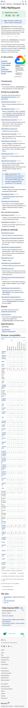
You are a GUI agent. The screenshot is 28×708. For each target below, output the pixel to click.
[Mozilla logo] (5, 703)
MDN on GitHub (5, 680)
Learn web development (6, 688)
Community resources (6, 673)
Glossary (3, 695)
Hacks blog (3, 698)
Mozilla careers (4, 657)
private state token (9, 290)
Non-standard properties (10, 212)
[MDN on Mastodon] (9, 646)
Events (3, 67)
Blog (2, 655)
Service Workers (18, 22)
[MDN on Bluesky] (4, 646)
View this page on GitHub (8, 623)
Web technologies (5, 686)
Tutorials (3, 693)
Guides (2, 691)
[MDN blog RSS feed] (11, 646)
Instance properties (6, 63)
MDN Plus (3, 662)
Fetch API (6, 602)
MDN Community (5, 670)
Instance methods (6, 65)
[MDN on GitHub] (2, 646)
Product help (4, 664)
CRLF (3, 242)
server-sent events (8, 48)
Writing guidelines (5, 675)
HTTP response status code (14, 156)
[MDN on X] (6, 646)
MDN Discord (4, 677)
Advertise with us (5, 659)
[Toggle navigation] (25, 1)
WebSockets (4, 52)
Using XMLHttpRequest (9, 600)
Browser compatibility (7, 71)
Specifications (5, 69)
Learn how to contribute (7, 615)
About (2, 652)
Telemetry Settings (18, 706)
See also (4, 73)
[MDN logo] (3, 640)
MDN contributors (6, 621)
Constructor (4, 61)
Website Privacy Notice (6, 706)
